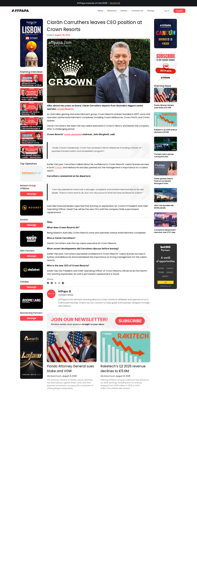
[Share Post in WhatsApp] (59, 283)
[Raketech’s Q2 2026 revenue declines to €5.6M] (125, 346)
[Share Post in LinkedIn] (52, 283)
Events (124, 10)
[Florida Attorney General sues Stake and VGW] (71, 346)
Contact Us (137, 10)
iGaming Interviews (31, 71)
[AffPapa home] (20, 10)
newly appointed (73, 134)
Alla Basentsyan (54, 376)
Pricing (150, 10)
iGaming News (162, 86)
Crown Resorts (65, 109)
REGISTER (115, 3)
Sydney (58, 167)
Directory (111, 10)
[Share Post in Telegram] (63, 283)
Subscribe (130, 320)
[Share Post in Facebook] (48, 283)
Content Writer (65, 294)
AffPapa (63, 291)
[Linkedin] (70, 291)
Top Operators (28, 163)
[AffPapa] (51, 297)
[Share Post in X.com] (55, 283)
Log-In (166, 10)
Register (179, 10)
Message (31, 193)
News (100, 10)
